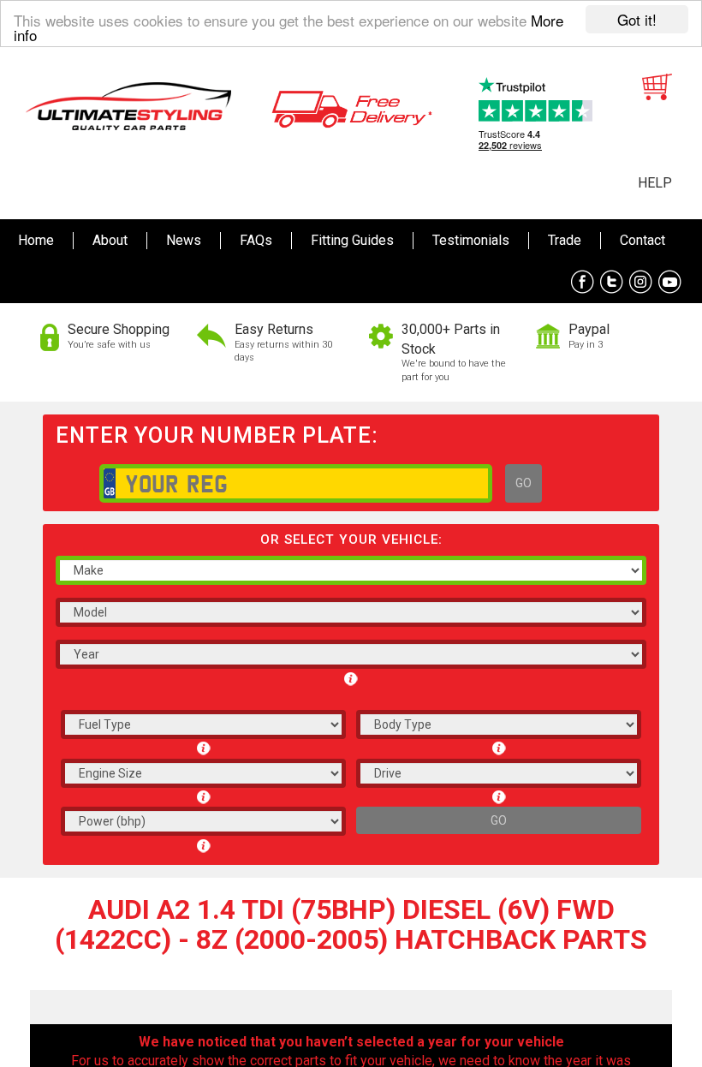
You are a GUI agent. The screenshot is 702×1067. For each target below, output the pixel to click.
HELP (655, 183)
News (183, 240)
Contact (642, 240)
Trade (564, 240)
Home (36, 240)
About (110, 240)
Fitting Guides (352, 240)
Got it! (637, 19)
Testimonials (470, 240)
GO (523, 483)
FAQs (256, 240)
